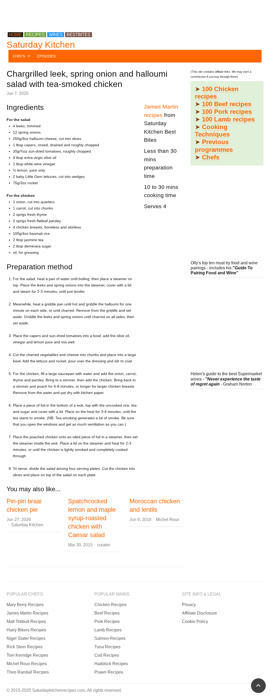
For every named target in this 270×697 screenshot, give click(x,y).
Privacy (189, 604)
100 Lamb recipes (228, 119)
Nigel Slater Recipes (26, 638)
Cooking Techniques (212, 130)
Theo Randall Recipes (28, 672)
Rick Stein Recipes (24, 647)
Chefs (210, 157)
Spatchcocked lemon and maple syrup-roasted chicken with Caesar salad (92, 518)
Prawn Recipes (108, 672)
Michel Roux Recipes (27, 663)
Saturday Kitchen (41, 45)
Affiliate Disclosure (199, 613)
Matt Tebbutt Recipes (26, 621)
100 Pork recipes (227, 111)
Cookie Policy (195, 621)
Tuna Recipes (107, 647)
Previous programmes (214, 145)
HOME (15, 34)
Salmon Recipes (110, 638)
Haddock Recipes (111, 663)
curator (103, 545)
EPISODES (46, 56)
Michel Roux (167, 519)
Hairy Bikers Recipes (26, 630)
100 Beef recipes (226, 104)
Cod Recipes (106, 655)
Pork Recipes (107, 621)
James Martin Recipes (27, 613)
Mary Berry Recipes (25, 604)
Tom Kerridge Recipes (27, 655)
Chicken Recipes (110, 604)
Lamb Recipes (108, 630)
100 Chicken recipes (217, 92)
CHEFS (19, 56)
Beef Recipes (107, 613)
